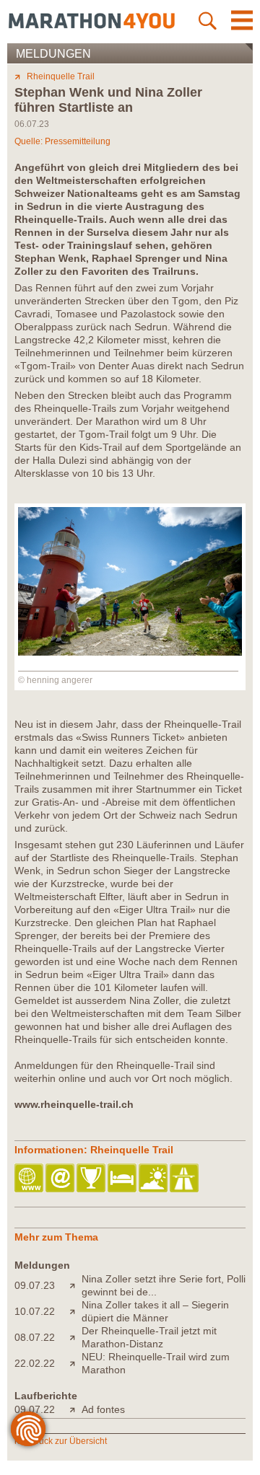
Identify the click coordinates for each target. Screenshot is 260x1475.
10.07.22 (34, 1311)
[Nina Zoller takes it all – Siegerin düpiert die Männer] (75, 1311)
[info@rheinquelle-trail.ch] (61, 1178)
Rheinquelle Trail (61, 76)
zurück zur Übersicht (67, 1441)
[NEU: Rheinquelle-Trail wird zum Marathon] (75, 1363)
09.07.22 (34, 1409)
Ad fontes (103, 1409)
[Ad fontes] (75, 1409)
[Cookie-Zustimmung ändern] (28, 1429)
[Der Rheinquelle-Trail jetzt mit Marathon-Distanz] (75, 1337)
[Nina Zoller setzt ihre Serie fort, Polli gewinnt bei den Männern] (75, 1285)
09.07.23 (34, 1285)
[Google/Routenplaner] (185, 1178)
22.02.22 (34, 1363)
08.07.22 (34, 1337)
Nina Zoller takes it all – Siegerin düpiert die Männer (155, 1311)
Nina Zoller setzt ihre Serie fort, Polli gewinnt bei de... (164, 1285)
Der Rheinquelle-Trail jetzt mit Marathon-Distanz (149, 1337)
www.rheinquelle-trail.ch (74, 1104)
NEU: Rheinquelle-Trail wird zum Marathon (156, 1363)
